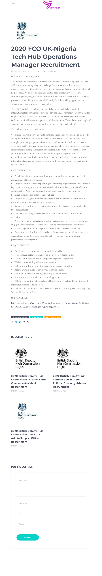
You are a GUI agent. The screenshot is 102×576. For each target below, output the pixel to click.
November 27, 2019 (20, 71)
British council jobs (20, 317)
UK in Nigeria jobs (53, 317)
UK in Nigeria (37, 317)
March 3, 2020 (17, 391)
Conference (51, 71)
